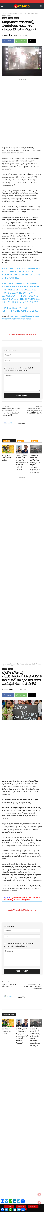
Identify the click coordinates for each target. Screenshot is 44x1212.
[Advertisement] (22, 103)
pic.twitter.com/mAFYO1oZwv (20, 302)
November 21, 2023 (27, 311)
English (9, 1206)
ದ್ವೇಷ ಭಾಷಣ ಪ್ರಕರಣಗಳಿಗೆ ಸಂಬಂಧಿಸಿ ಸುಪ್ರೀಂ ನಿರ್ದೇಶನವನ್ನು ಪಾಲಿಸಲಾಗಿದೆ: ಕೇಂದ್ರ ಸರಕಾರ (20, 317)
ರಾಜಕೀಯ (10, 18)
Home (4, 13)
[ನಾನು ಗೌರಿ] (10, 428)
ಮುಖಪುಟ (9, 13)
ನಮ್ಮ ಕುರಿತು (21, 1206)
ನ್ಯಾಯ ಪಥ (7, 441)
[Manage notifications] (39, 1202)
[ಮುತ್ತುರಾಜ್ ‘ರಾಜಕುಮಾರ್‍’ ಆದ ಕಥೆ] (8, 449)
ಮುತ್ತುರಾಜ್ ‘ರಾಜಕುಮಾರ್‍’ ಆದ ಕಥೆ (7, 457)
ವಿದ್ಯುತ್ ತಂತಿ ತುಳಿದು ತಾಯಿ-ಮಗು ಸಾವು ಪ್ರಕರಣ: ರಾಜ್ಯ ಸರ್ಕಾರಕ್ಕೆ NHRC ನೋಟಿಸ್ (33, 411)
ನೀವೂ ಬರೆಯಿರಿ (33, 1206)
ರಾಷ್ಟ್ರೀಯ (16, 18)
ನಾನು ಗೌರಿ (8, 35)
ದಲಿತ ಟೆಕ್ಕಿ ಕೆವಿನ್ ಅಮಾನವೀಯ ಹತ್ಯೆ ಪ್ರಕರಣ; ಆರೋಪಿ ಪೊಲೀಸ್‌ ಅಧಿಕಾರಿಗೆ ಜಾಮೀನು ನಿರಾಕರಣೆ (22, 462)
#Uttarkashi (32, 274)
